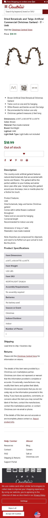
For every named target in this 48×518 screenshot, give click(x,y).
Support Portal (10, 462)
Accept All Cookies (13, 514)
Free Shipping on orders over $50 (21, 2)
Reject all (12, 508)
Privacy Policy (39, 495)
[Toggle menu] (6, 6)
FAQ (6, 454)
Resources (8, 445)
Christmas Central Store (22, 29)
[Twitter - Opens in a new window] (21, 477)
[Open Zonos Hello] (36, 513)
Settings (24, 501)
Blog (28, 445)
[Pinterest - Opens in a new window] (27, 477)
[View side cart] (47, 2)
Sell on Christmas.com (32, 455)
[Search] (45, 11)
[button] (5, 160)
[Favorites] (24, 154)
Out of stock (12, 147)
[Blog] (32, 477)
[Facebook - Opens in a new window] (16, 477)
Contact (7, 449)
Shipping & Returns (12, 458)
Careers (29, 449)
